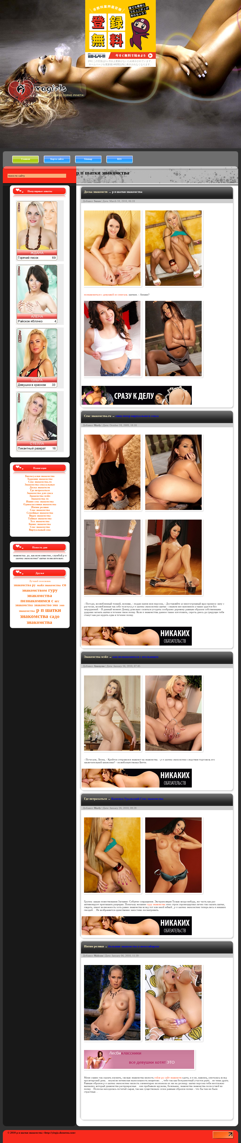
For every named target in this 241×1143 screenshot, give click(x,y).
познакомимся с (36, 600)
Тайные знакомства (40, 518)
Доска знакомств (40, 487)
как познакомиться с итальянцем (135, 656)
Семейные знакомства (40, 512)
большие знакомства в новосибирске (133, 946)
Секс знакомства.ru (40, 481)
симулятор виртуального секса (137, 416)
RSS (119, 159)
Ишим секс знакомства (40, 501)
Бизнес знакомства (40, 524)
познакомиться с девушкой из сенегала (105, 294)
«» (59, 1132)
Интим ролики (39, 507)
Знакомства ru (39, 498)
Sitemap (88, 159)
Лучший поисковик (40, 581)
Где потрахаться (40, 490)
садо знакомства (43, 619)
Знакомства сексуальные (40, 484)
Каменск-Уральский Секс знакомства (137, 798)
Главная (25, 159)
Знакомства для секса (40, 493)
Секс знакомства (40, 510)
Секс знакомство (40, 526)
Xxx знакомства (39, 521)
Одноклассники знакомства (39, 504)
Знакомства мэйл (39, 495)
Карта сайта (57, 159)
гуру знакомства (42, 592)
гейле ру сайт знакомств (167, 1077)
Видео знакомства (40, 515)
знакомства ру (25, 585)
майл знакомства (49, 585)
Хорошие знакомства (39, 478)
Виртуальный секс (40, 529)
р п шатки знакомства (40, 613)
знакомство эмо (46, 605)
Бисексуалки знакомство (40, 476)
